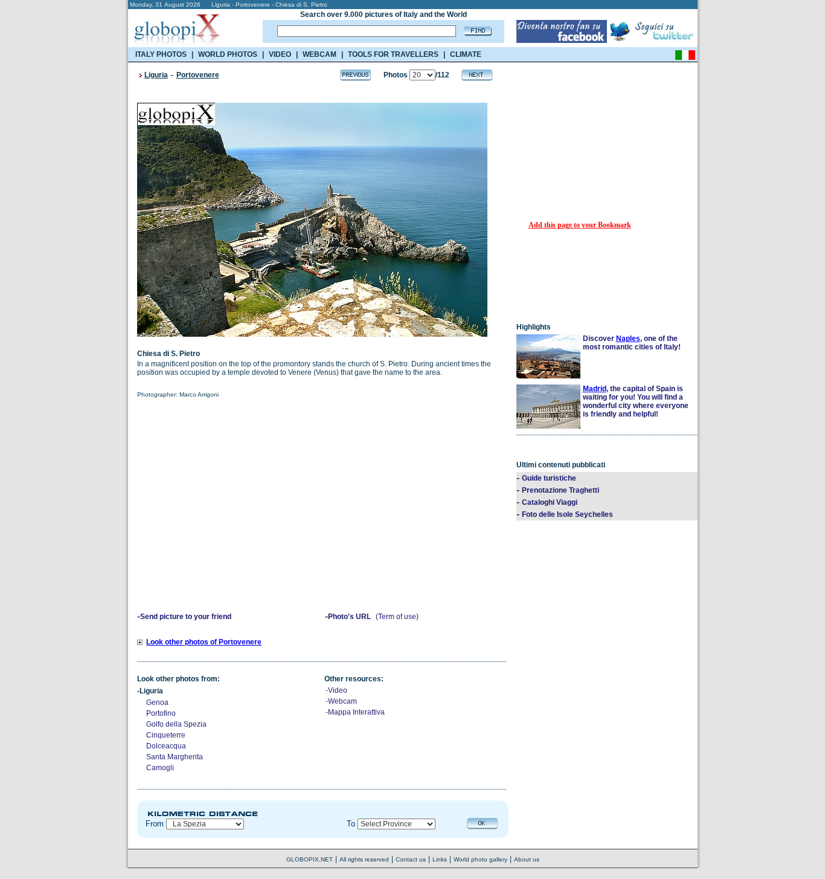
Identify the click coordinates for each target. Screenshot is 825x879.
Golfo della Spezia (176, 724)
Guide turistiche (549, 478)
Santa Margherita (174, 757)
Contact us (411, 859)
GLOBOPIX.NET (309, 859)
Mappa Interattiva (356, 712)
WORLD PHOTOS (227, 54)
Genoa (157, 702)
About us (526, 859)
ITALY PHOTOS (161, 54)
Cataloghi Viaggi (549, 502)
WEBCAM (319, 54)
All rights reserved (364, 859)
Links (439, 859)
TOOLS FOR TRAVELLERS (393, 54)
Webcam (342, 701)
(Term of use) (397, 616)
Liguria (156, 75)
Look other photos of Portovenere (204, 642)
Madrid (594, 388)
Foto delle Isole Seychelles (567, 514)
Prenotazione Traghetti (560, 490)
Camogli (160, 768)
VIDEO (280, 54)
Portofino (161, 713)
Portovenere (197, 75)
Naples (628, 338)
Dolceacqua (166, 746)
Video (337, 690)
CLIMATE (465, 54)
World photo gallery (480, 859)
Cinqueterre (165, 735)
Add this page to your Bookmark (579, 225)
